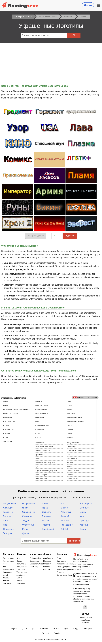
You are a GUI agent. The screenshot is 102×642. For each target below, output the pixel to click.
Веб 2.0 (64, 529)
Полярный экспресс (42, 451)
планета (70, 437)
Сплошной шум (41, 479)
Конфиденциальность (66, 567)
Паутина (70, 425)
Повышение (67, 525)
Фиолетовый (28, 525)
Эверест (70, 475)
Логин (88, 5)
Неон (5, 525)
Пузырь (19, 581)
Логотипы (8, 554)
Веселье (7, 516)
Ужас (82, 516)
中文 (33, 629)
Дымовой (38, 401)
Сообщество (48, 558)
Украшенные (28, 512)
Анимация (8, 508)
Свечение (27, 516)
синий (25, 508)
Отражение (8, 529)
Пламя (69, 433)
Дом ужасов (7, 441)
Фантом (70, 463)
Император (39, 417)
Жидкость (27, 520)
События (47, 564)
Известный (66, 512)
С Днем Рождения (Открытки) (46, 471)
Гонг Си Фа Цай (9, 421)
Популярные (9, 503)
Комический (39, 429)
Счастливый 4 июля (74, 451)
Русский (45, 633)
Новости (46, 567)
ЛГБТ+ (69, 405)
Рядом (68, 236)
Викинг (5, 405)
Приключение (40, 455)
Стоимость (61, 561)
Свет (5, 520)
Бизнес (64, 508)
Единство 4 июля (41, 405)
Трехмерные (86, 503)
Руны (37, 467)
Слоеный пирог (41, 475)
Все (62, 503)
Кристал (38, 437)
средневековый (73, 443)
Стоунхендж (71, 447)
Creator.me (34, 561)
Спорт (83, 529)
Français (44, 629)
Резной (38, 459)
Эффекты (46, 512)
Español (57, 633)
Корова (38, 433)
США (69, 455)
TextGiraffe (85, 622)
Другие (25, 533)
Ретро (25, 529)
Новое (44, 503)
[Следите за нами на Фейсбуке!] (85, 607)
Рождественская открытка (45, 463)
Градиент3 (7, 433)
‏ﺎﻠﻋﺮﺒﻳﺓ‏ (24, 629)
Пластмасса (39, 443)
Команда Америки (42, 425)
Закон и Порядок (41, 413)
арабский (20, 575)
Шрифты (21, 554)
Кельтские (20, 583)
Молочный (71, 413)
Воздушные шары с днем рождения (16, 409)
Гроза (5, 437)
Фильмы (65, 520)
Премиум (46, 516)
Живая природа (41, 409)
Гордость (45, 525)
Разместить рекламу (66, 569)
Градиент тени (8, 429)
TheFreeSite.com (85, 618)
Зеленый (65, 516)
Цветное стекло (73, 471)
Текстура (7, 533)
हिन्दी (66, 629)
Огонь (83, 512)
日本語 (75, 629)
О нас (59, 558)
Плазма (70, 429)
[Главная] (20, 5)
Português (87, 629)
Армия (5, 401)
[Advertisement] (51, 63)
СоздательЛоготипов (39, 564)
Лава (69, 401)
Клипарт (46, 569)
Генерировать (74, 541)
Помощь (47, 561)
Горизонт (6, 425)
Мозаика (70, 409)
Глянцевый (7, 417)
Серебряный (47, 529)
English (13, 629)
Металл (45, 520)
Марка (44, 508)
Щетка (19, 578)
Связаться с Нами (64, 575)
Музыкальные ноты (74, 417)
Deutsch (56, 629)
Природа (84, 520)
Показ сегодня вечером (44, 447)
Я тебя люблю (72, 479)
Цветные (84, 508)
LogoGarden (85, 620)
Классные (8, 512)
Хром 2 (69, 467)
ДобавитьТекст (36, 558)
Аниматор (34, 567)
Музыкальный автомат (75, 421)
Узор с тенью (72, 459)
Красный (84, 525)
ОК (74, 35)
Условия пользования (66, 564)
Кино (37, 421)
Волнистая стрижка (10, 413)
